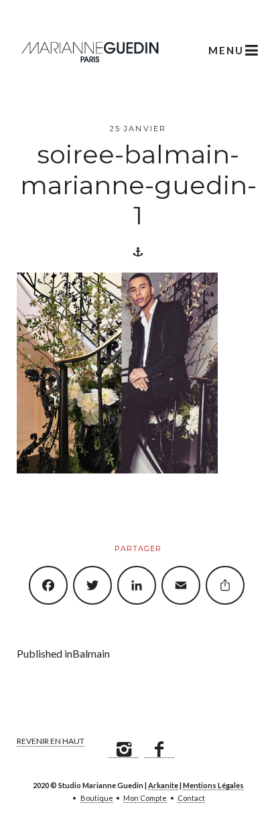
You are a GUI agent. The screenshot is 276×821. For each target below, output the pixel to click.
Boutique (96, 798)
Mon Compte (145, 798)
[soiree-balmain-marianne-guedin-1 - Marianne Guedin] (90, 50)
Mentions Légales (213, 785)
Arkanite (163, 785)
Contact (191, 798)
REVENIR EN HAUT (50, 741)
